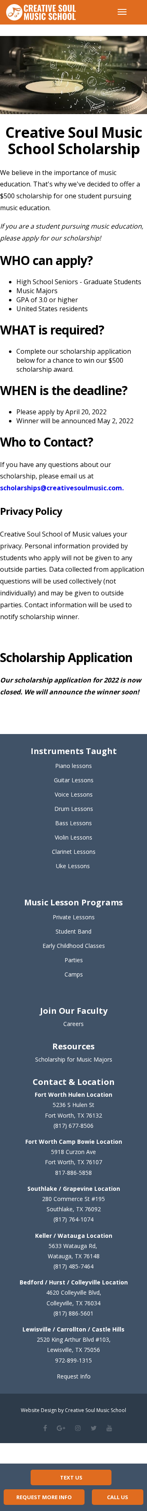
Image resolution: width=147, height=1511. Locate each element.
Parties (74, 960)
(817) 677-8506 (73, 1125)
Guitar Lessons (74, 780)
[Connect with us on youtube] (109, 1427)
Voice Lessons (74, 794)
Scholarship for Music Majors (73, 1059)
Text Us (71, 1477)
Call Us (117, 1497)
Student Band (73, 931)
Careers (73, 1024)
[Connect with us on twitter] (94, 1427)
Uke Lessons (73, 866)
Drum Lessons (73, 809)
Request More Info (44, 1497)
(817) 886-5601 (73, 1313)
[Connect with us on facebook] (45, 1427)
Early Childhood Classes (73, 946)
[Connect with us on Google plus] (61, 1427)
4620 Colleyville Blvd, (73, 1292)
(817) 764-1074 (73, 1219)
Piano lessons (73, 766)
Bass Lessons (73, 823)
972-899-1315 (73, 1360)
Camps (74, 974)
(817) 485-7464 (73, 1266)
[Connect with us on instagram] (78, 1427)
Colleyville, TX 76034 (73, 1303)
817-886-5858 (73, 1172)
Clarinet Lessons (74, 851)
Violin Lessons (73, 837)
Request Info (74, 1376)
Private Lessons (74, 917)
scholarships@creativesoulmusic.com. (62, 487)
